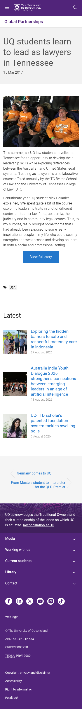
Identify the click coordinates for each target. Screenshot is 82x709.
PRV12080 (23, 655)
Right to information (19, 689)
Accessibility (13, 681)
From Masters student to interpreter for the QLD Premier (38, 485)
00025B (22, 647)
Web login (11, 617)
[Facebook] (8, 602)
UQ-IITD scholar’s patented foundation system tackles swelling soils (53, 423)
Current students (18, 561)
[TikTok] (61, 602)
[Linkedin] (19, 602)
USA (13, 287)
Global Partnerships (23, 21)
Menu (7, 8)
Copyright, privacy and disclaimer (27, 672)
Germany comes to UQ (34, 473)
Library (10, 572)
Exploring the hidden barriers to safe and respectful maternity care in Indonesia (54, 339)
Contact (11, 583)
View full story (41, 257)
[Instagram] (50, 602)
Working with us (17, 550)
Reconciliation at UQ (38, 525)
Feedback (11, 697)
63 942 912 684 (23, 639)
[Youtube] (40, 602)
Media (10, 539)
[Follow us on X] (29, 602)
